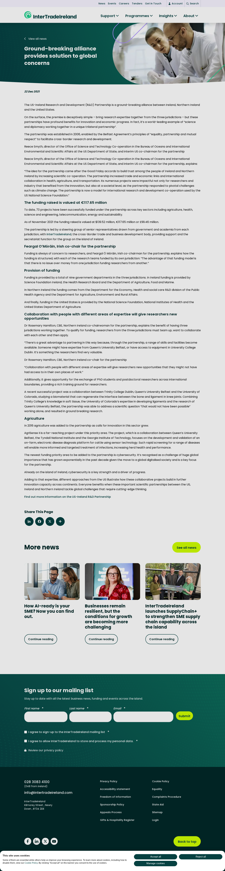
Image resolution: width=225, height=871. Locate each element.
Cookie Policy (31, 863)
